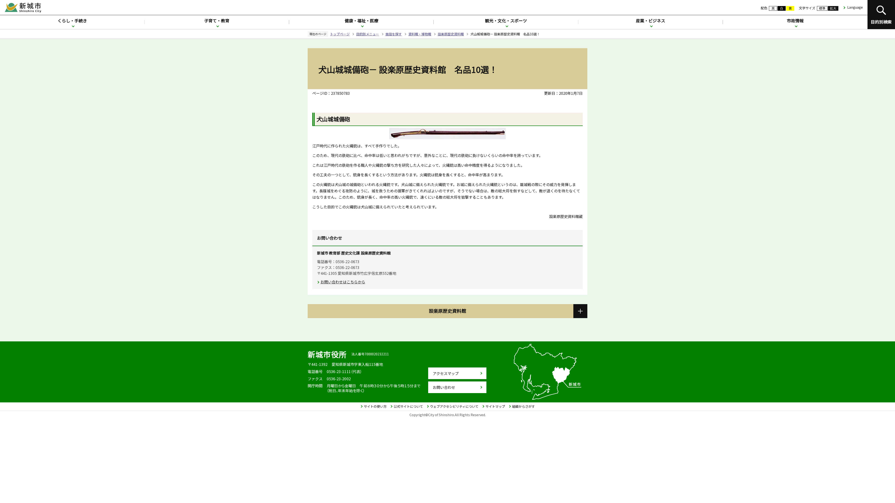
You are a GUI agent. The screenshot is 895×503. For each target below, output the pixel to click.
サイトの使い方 (375, 406)
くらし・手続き (72, 20)
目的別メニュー (367, 34)
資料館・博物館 (419, 34)
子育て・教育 (216, 20)
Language (855, 7)
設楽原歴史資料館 (451, 34)
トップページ (340, 34)
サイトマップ (495, 406)
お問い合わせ (444, 387)
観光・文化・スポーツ (506, 20)
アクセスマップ (446, 373)
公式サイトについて (408, 406)
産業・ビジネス (650, 20)
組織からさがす (523, 406)
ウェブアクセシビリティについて (454, 406)
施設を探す (394, 34)
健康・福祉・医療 (361, 20)
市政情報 (795, 20)
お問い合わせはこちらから (342, 282)
